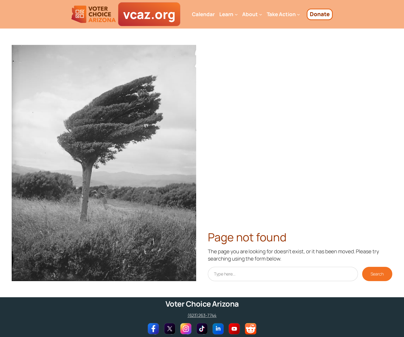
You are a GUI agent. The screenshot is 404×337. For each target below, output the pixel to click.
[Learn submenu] (236, 14)
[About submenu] (260, 14)
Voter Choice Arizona (202, 304)
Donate (320, 14)
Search (377, 274)
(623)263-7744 (202, 315)
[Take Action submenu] (298, 14)
